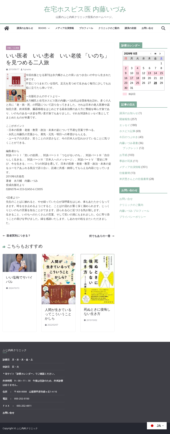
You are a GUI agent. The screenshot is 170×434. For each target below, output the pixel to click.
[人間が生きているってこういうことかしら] (58, 256)
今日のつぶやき (128, 137)
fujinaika (27, 69)
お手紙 (123, 155)
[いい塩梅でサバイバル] (20, 256)
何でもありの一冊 (99, 236)
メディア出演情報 (64, 28)
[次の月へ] (161, 53)
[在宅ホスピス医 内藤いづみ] (7, 28)
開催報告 (124, 119)
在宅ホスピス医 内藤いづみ (85, 8)
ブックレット (131, 148)
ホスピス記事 (127, 131)
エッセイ (124, 125)
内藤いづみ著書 (13, 48)
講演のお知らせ (25, 28)
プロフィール (86, 28)
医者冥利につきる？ (19, 235)
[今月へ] (155, 53)
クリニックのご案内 (108, 28)
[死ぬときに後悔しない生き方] (97, 256)
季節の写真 (126, 161)
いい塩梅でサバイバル (19, 279)
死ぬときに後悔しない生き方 (97, 311)
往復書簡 (124, 173)
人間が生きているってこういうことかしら (58, 314)
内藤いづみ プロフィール (134, 211)
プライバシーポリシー (132, 217)
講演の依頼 (130, 28)
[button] (48, 28)
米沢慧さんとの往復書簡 (134, 179)
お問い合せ (147, 28)
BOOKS (42, 28)
